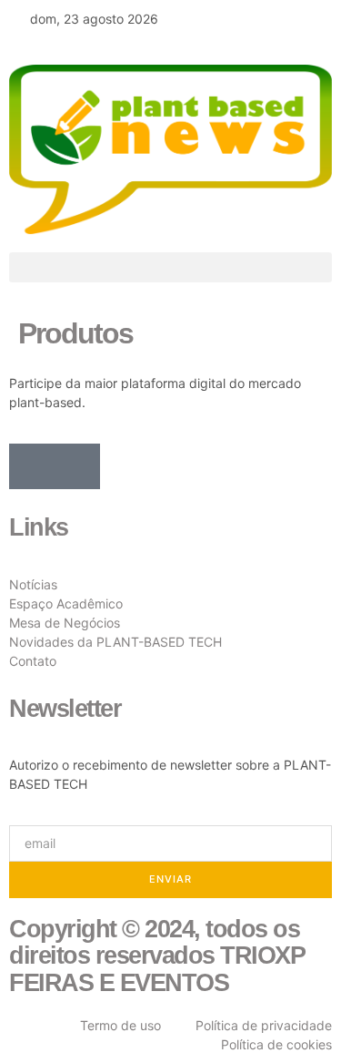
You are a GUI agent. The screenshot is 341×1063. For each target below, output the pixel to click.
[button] (170, 267)
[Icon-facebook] (32, 466)
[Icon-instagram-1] (77, 466)
